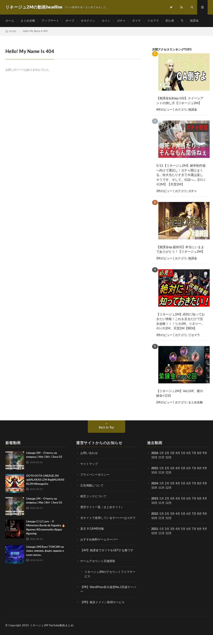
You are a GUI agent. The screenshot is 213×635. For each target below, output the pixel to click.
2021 (154, 529)
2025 (154, 468)
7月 (194, 453)
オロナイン (88, 20)
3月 (172, 453)
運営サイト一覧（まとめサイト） (102, 507)
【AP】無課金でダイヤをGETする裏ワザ (106, 550)
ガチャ (121, 20)
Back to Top (106, 427)
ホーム (9, 20)
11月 (161, 472)
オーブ (70, 20)
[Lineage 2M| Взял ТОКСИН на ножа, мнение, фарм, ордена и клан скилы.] (14, 554)
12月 (168, 472)
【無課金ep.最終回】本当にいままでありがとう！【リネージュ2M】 (180, 250)
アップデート (50, 20)
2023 (154, 498)
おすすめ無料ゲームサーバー (99, 539)
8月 (199, 453)
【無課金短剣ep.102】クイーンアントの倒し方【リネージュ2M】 (179, 101)
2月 (167, 453)
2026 (154, 453)
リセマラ (153, 20)
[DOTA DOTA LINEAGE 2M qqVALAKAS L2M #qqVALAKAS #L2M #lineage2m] (14, 483)
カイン (106, 20)
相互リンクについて (93, 496)
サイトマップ (89, 464)
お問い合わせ (89, 453)
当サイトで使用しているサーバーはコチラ (108, 518)
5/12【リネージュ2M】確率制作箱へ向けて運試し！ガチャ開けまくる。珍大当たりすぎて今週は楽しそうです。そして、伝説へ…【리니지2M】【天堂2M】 (181, 175)
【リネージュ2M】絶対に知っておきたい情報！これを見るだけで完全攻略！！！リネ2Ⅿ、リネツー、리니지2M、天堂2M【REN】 (180, 321)
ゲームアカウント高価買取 (97, 561)
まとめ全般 (28, 20)
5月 (183, 453)
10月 (154, 472)
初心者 (169, 20)
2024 (154, 483)
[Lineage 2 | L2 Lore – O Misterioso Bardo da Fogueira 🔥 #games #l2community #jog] (14, 529)
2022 (154, 513)
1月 (161, 453)
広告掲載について (92, 485)
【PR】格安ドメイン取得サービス (102, 602)
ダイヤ (136, 20)
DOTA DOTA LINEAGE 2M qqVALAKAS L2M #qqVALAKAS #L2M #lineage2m (45, 480)
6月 (188, 453)
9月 (205, 468)
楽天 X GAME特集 (92, 528)
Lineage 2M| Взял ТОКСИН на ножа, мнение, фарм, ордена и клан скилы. (45, 551)
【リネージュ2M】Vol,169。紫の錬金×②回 (179, 393)
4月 (178, 453)
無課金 (194, 20)
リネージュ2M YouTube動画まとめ (51, 625)
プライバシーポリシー (94, 474)
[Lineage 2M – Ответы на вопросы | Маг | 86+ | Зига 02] (14, 460)
